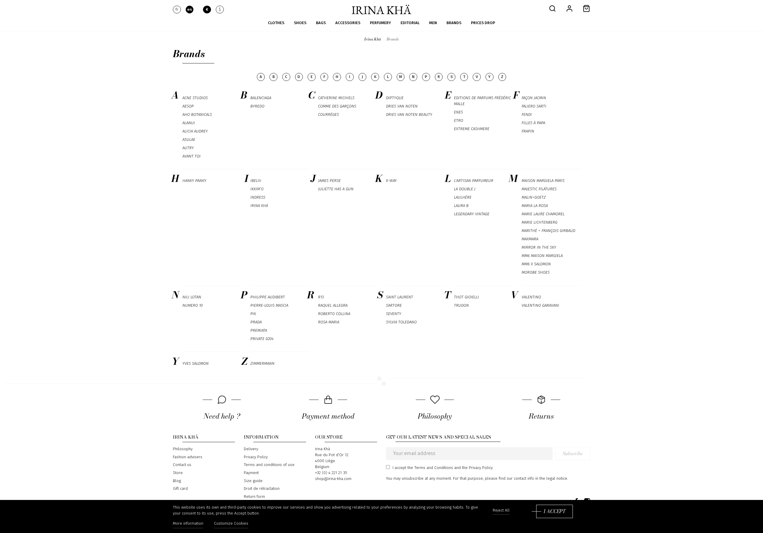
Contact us (182, 464)
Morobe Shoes (536, 272)
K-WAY (391, 180)
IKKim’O (256, 189)
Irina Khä (259, 205)
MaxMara (530, 239)
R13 (321, 297)
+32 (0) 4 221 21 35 (331, 472)
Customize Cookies (231, 523)
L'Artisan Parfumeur (473, 180)
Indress (257, 197)
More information (188, 523)
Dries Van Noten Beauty (409, 114)
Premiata (258, 330)
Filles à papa (533, 123)
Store (178, 472)
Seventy (393, 313)
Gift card (180, 488)
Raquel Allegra (333, 305)
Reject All (501, 510)
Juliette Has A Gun (335, 189)
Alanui (188, 123)
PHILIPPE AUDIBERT (267, 297)
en (189, 9)
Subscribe (573, 453)
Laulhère (463, 197)
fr (177, 9)
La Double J (464, 189)
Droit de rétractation (262, 488)
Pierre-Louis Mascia (269, 305)
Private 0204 (262, 338)
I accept (554, 511)
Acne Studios (195, 98)
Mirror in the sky (539, 247)
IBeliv (255, 180)
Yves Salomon (195, 363)
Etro (458, 120)
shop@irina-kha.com (333, 478)
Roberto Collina (334, 313)
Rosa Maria (328, 322)
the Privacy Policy (477, 467)
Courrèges (328, 114)
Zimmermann (262, 363)
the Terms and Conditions (430, 467)
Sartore (394, 305)
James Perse (329, 180)
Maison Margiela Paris (543, 180)
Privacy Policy (256, 457)
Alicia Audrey (195, 131)
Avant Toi (191, 156)
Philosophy (183, 449)
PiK (253, 313)
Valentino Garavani (540, 305)
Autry (188, 148)
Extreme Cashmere (471, 129)
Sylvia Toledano (401, 322)
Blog (177, 481)
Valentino (531, 297)
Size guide (253, 481)
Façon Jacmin (534, 98)
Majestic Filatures (539, 189)
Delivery (251, 449)
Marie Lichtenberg (539, 222)
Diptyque (395, 98)
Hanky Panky (194, 180)
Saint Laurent (399, 297)
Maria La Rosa (535, 205)
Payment (251, 472)
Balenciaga (260, 98)
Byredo (257, 106)
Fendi (527, 114)
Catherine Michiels (336, 98)
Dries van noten (402, 106)
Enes (458, 112)
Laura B (461, 205)
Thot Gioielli (466, 297)
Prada (256, 322)
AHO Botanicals (197, 114)
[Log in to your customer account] (569, 8)
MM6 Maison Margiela (542, 255)
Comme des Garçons (337, 106)
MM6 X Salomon (536, 264)
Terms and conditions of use (269, 464)
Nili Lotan (191, 297)
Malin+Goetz (534, 197)
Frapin (528, 131)
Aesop (188, 106)
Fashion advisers (187, 457)
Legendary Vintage (471, 214)
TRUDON (461, 305)
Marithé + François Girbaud (548, 230)
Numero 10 (192, 305)
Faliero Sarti (534, 106)
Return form (254, 496)
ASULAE (188, 139)
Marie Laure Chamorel (543, 214)
